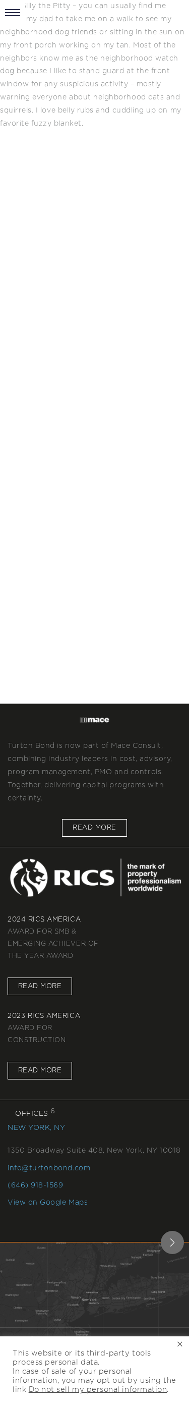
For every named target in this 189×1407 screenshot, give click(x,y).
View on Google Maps (48, 1202)
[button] (172, 1242)
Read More (94, 828)
